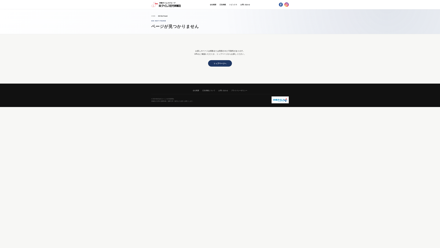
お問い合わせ (245, 4)
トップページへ (220, 63)
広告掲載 (223, 4)
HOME (153, 16)
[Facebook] (281, 4)
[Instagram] (286, 4)
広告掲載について (208, 90)
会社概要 (213, 4)
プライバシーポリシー (239, 90)
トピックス (233, 4)
